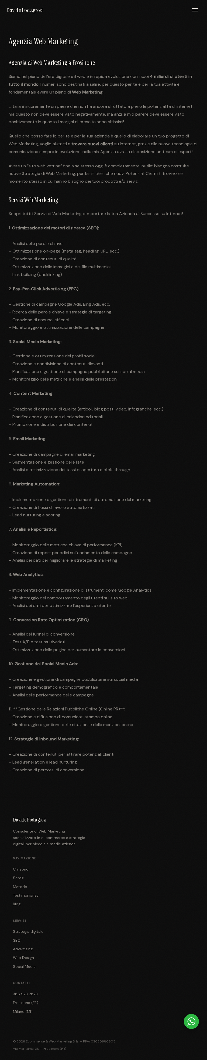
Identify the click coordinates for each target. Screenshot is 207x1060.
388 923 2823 (25, 994)
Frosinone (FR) (25, 1002)
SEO (16, 940)
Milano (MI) (23, 1011)
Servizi (18, 877)
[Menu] (195, 10)
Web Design (23, 957)
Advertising (23, 949)
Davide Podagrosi (25, 10)
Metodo (20, 886)
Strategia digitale (28, 931)
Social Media (24, 966)
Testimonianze (26, 895)
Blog (16, 904)
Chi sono (21, 869)
